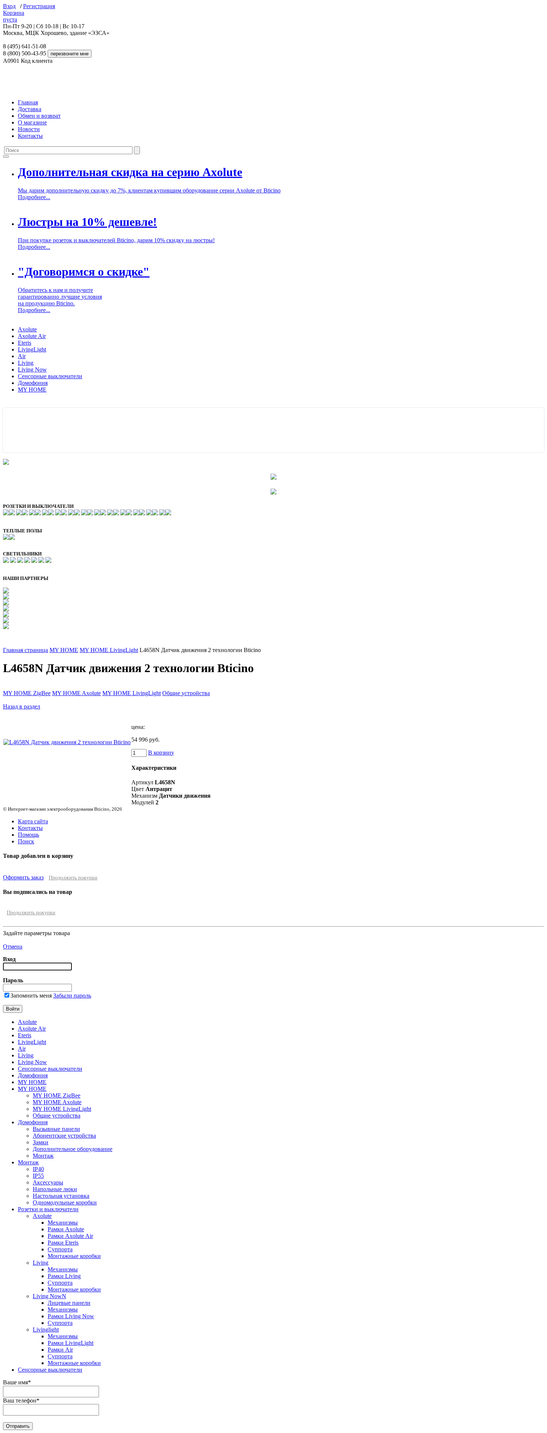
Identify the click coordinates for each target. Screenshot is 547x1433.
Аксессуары (48, 1182)
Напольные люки (55, 1189)
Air (22, 356)
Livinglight (46, 1329)
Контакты (30, 136)
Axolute (27, 329)
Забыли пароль (72, 995)
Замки (40, 1142)
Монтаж (43, 1155)
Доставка (29, 109)
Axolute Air (32, 336)
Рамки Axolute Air (70, 1236)
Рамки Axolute (66, 1229)
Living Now (32, 369)
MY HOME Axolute (76, 693)
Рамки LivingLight (70, 1343)
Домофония (33, 383)
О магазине (32, 122)
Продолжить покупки (73, 878)
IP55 (38, 1176)
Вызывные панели (56, 1129)
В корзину (161, 752)
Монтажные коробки (74, 1256)
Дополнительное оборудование (72, 1149)
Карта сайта (33, 821)
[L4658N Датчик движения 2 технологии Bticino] (67, 742)
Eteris (24, 343)
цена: (138, 727)
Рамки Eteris (63, 1242)
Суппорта (60, 1249)
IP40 (38, 1169)
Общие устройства (186, 693)
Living (25, 363)
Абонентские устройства (64, 1135)
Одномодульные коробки (65, 1202)
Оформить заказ (23, 877)
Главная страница (25, 650)
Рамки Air (60, 1349)
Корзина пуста (13, 16)
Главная (28, 102)
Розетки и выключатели (48, 1209)
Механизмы (63, 1222)
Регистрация (39, 6)
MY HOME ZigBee (27, 693)
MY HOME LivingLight (109, 650)
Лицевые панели (69, 1303)
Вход (9, 6)
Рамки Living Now (71, 1316)
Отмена (12, 946)
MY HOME (32, 389)
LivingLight (32, 349)
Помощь (28, 834)
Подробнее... (34, 197)
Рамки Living (64, 1276)
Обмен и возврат (39, 116)
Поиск (26, 841)
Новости (29, 129)
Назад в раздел (21, 706)
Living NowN (49, 1296)
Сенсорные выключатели (50, 376)
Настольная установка (61, 1196)
